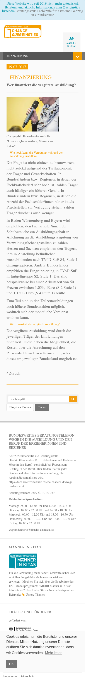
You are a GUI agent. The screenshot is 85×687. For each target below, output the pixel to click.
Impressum (10, 676)
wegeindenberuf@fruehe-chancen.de (31, 530)
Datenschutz (27, 676)
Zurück (14, 373)
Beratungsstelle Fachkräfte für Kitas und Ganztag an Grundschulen (49, 12)
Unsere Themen (35, 594)
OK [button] (11, 664)
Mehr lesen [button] (53, 653)
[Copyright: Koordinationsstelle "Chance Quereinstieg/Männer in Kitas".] (33, 113)
